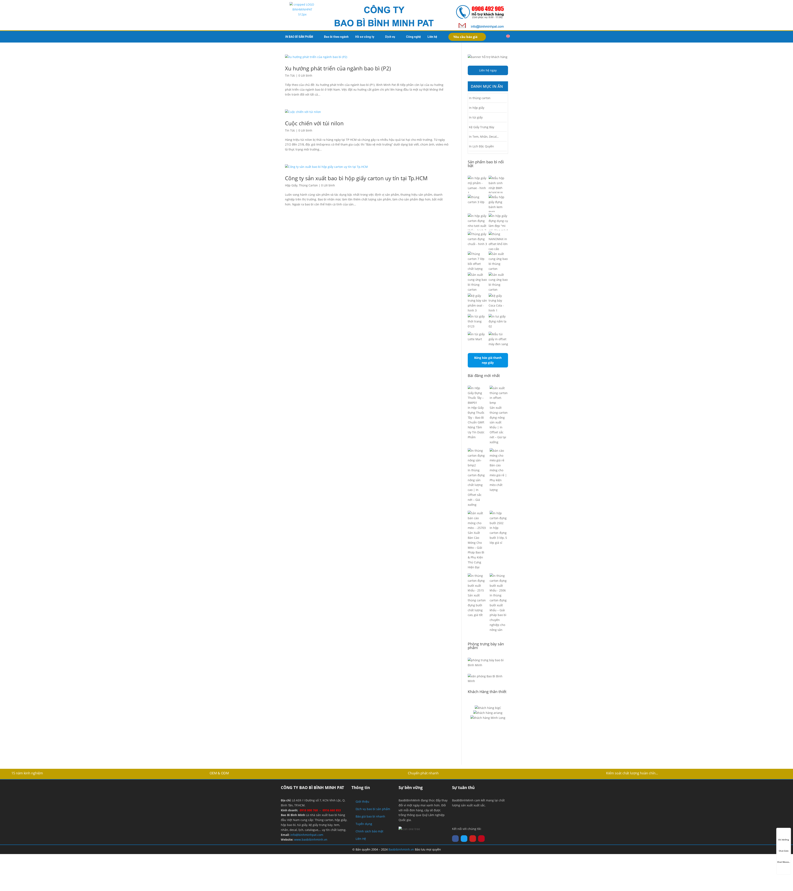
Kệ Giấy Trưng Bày (481, 127)
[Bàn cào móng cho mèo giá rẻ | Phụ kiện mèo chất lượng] (499, 455)
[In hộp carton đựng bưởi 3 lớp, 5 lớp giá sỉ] (499, 518)
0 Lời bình (305, 75)
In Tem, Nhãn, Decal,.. (484, 137)
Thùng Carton (308, 185)
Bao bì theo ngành (336, 36)
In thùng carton (479, 98)
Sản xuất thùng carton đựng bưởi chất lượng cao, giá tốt (477, 605)
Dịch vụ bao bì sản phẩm (373, 809)
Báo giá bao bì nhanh (370, 816)
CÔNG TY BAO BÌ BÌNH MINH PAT (312, 787)
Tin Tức (290, 75)
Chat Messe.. (783, 861)
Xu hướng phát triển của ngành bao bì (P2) (338, 68)
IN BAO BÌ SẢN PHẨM (299, 36)
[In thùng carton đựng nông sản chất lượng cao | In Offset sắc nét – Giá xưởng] (477, 458)
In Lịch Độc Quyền (481, 146)
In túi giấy (476, 117)
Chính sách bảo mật (369, 831)
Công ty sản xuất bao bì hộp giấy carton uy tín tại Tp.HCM (356, 178)
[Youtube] (472, 838)
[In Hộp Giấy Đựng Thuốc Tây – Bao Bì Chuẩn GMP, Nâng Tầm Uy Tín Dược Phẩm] (477, 395)
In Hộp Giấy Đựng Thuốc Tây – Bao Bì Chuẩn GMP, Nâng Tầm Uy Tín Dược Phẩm (476, 422)
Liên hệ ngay (488, 70)
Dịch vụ (390, 36)
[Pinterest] (481, 838)
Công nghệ (413, 36)
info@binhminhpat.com (306, 835)
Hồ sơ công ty (364, 36)
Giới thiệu (362, 801)
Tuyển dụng (364, 824)
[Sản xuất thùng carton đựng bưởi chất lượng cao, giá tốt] (477, 583)
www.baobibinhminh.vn (310, 839)
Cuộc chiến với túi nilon (314, 123)
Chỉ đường (783, 839)
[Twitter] (464, 838)
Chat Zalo (783, 850)
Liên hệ (432, 36)
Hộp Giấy (291, 185)
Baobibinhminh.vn (401, 849)
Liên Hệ (361, 839)
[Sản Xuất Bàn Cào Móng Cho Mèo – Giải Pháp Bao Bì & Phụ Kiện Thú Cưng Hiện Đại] (477, 520)
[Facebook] (455, 838)
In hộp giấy (476, 108)
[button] (499, 37)
